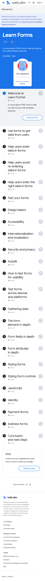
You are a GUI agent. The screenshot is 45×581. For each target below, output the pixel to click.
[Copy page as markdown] (12, 42)
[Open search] (29, 2)
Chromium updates (10, 541)
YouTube (6, 560)
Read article (32, 118)
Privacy (10, 576)
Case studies (7, 544)
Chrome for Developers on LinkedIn (15, 563)
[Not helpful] (30, 484)
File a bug (6, 525)
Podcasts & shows (9, 548)
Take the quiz (29, 468)
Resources (7, 9)
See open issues (8, 528)
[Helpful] (26, 484)
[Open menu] (3, 2)
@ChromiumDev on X (10, 556)
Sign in (39, 3)
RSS (4, 567)
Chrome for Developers (11, 537)
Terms (4, 576)
